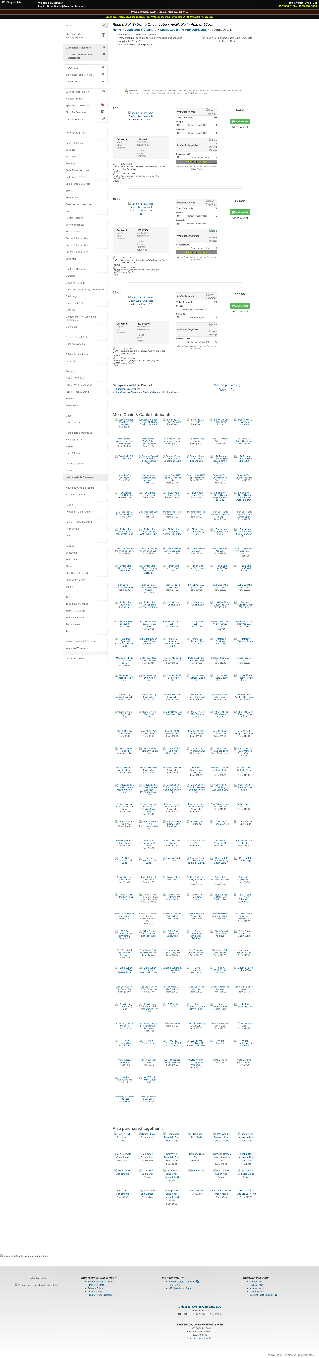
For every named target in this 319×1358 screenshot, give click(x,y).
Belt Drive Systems (76, 177)
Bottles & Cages (74, 217)
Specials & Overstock (77, 105)
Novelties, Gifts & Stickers (80, 487)
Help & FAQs (256, 1284)
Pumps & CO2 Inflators (78, 511)
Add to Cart (241, 121)
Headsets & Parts (75, 439)
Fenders (70, 371)
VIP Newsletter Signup (181, 1288)
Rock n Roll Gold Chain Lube (122, 1155)
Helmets (70, 446)
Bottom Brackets (75, 224)
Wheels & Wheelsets (77, 648)
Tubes (69, 631)
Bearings (70, 163)
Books (69, 211)
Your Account (257, 1288)
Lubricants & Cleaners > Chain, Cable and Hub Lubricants (147, 392)
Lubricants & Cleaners (80, 477)
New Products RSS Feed (182, 1281)
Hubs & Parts (73, 453)
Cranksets (71, 326)
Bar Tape (71, 156)
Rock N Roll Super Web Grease (221, 1192)
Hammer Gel (196, 1190)
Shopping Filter (74, 34)
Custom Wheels (74, 119)
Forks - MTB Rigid (75, 378)
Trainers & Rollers (75, 617)
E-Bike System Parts (77, 354)
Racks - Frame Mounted (79, 521)
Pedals (69, 504)
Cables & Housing (75, 269)
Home (117, 29)
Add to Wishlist (240, 127)
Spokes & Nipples (75, 579)
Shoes (69, 566)
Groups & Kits (73, 422)
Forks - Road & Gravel (77, 391)
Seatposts (71, 552)
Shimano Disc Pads (196, 1155)
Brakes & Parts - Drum (78, 245)
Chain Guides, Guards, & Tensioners (85, 289)
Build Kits (71, 258)
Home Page (72, 67)
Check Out (311, 2)
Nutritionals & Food (76, 494)
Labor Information (75, 658)
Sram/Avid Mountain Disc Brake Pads (171, 1157)
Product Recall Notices (100, 1294)
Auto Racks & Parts (76, 132)
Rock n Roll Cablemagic (122, 1192)
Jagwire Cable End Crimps (147, 1192)
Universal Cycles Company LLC (199, 1306)
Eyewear (70, 361)
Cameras (70, 275)
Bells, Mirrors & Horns (77, 170)
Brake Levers (73, 231)
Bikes (69, 190)
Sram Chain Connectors (147, 1155)
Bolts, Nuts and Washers (79, 204)
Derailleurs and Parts (77, 337)
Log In (41, 6)
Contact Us (72, 81)
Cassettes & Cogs (75, 282)
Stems (69, 586)
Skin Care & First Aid (77, 573)
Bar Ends (70, 149)
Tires (68, 597)
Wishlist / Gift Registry (78, 91)
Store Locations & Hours (79, 74)
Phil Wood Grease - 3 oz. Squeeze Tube (221, 1157)
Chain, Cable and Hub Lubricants (183, 29)
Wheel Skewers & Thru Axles (81, 641)
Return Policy (95, 1291)
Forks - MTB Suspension (79, 384)
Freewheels (72, 405)
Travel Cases (73, 624)
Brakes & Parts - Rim (77, 251)
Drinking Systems (75, 343)
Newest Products (75, 98)
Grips (68, 415)
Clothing (70, 309)
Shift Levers (72, 559)
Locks (69, 470)
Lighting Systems (75, 463)
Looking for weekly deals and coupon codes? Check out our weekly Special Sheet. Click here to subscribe (159, 17)
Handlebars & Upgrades (79, 432)
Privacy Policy (95, 1288)
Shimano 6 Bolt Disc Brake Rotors (246, 1192)
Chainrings (71, 296)
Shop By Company (76, 112)
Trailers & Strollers (75, 610)
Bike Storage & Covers (78, 183)
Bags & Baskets (74, 142)
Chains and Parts (75, 303)
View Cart (297, 2)
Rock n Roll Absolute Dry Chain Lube (246, 1157)
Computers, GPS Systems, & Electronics (81, 318)
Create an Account (73, 6)
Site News (174, 1284)
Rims (68, 535)
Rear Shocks (72, 528)
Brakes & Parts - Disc (77, 238)
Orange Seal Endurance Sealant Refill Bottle (172, 1195)
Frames (70, 398)
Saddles (70, 545)
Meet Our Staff (96, 1284)
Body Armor (72, 197)
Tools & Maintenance (77, 603)
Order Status (54, 6)
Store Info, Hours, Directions (200, 1338)
